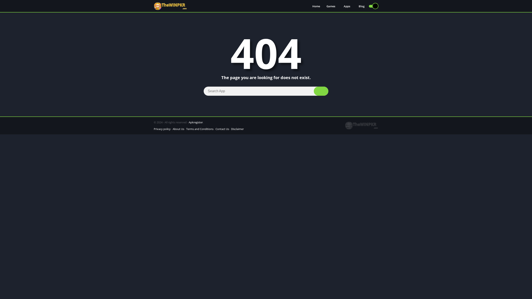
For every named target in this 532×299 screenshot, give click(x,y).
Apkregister (196, 122)
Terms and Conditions (199, 129)
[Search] (321, 91)
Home (316, 6)
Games (330, 6)
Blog (362, 6)
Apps (347, 6)
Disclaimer (237, 129)
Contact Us (222, 129)
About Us (178, 129)
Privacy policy (162, 129)
